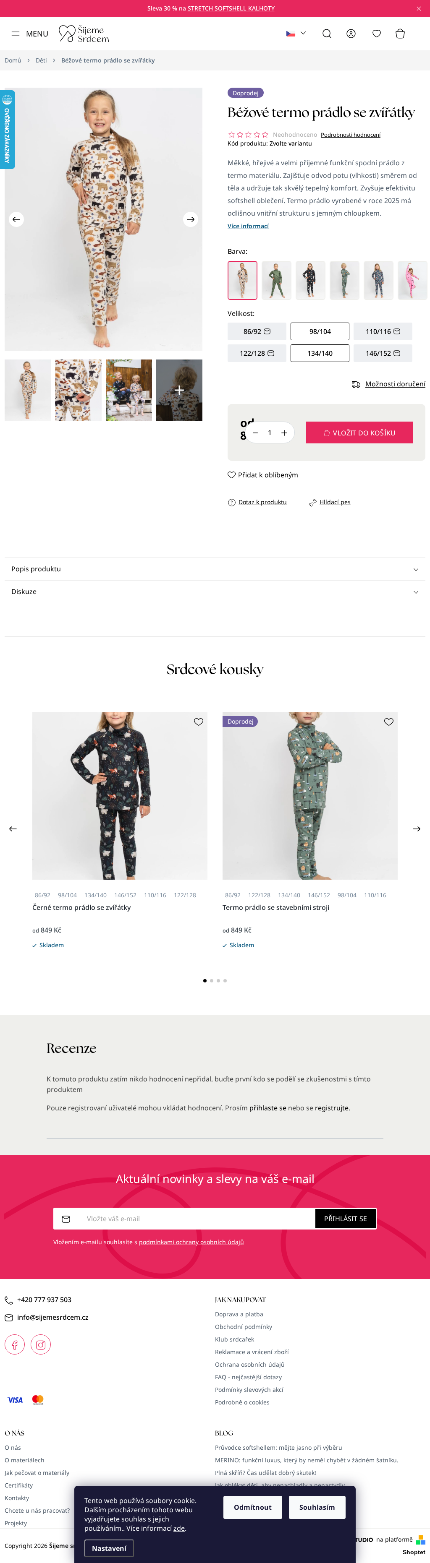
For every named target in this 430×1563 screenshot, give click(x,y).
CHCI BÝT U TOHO (132, 842)
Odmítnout (253, 1507)
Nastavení (109, 1548)
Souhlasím (317, 1507)
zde (179, 1528)
